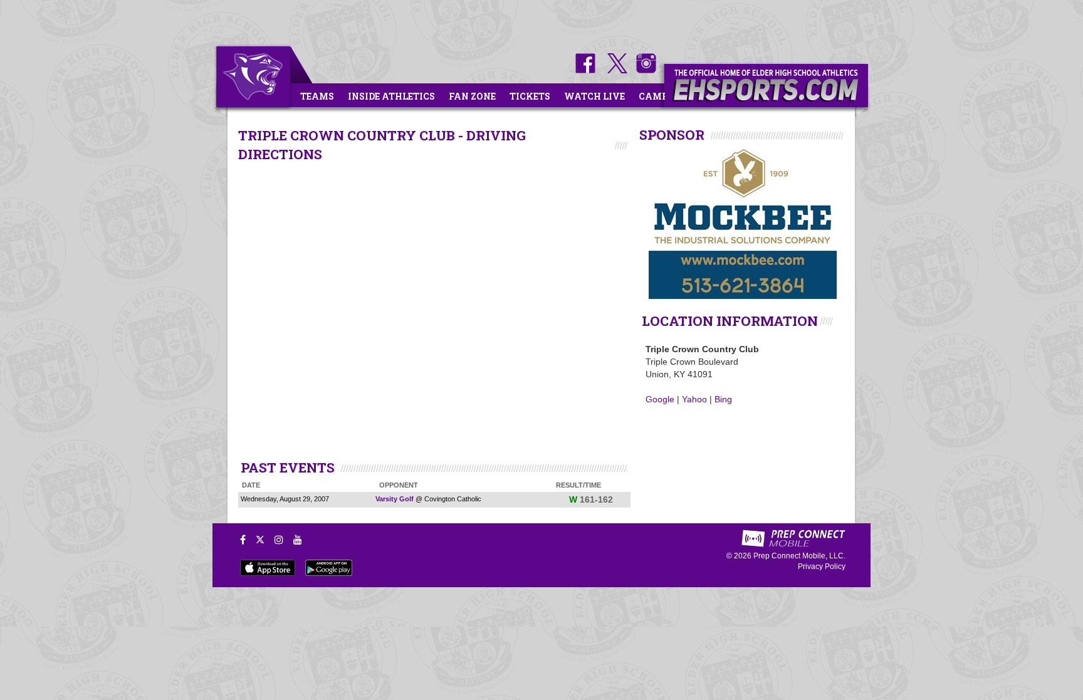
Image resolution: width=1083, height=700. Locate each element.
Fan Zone (472, 96)
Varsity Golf (394, 499)
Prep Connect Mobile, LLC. (799, 555)
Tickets (530, 96)
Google (660, 399)
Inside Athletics (391, 96)
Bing (723, 399)
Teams (317, 96)
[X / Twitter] (260, 539)
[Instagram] (279, 539)
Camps (656, 96)
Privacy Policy (821, 566)
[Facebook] (243, 539)
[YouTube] (298, 539)
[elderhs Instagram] (643, 70)
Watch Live (594, 96)
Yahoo (694, 399)
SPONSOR (671, 135)
